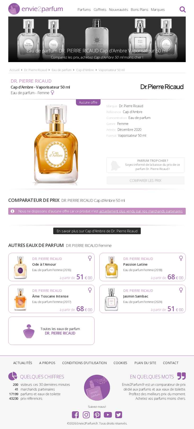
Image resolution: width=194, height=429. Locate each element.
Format (111, 135)
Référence (113, 112)
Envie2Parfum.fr (35, 9)
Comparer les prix (145, 180)
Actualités (22, 363)
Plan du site (145, 363)
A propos (47, 363)
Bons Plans (139, 9)
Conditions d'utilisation (84, 363)
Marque (111, 106)
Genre (110, 124)
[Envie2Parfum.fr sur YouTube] (108, 413)
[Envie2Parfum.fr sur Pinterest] (97, 413)
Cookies (120, 363)
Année (111, 129)
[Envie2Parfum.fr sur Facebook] (75, 413)
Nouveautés (118, 9)
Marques (158, 9)
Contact (170, 363)
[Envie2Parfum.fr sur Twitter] (119, 413)
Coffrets (100, 9)
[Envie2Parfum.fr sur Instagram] (86, 413)
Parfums (84, 9)
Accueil (14, 70)
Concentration (116, 118)
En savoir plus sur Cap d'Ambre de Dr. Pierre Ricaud (97, 231)
